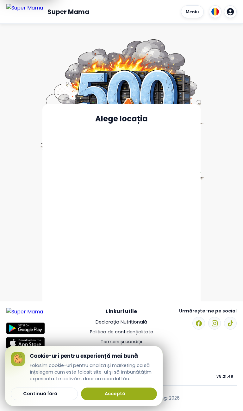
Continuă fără (40, 393)
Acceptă (115, 393)
